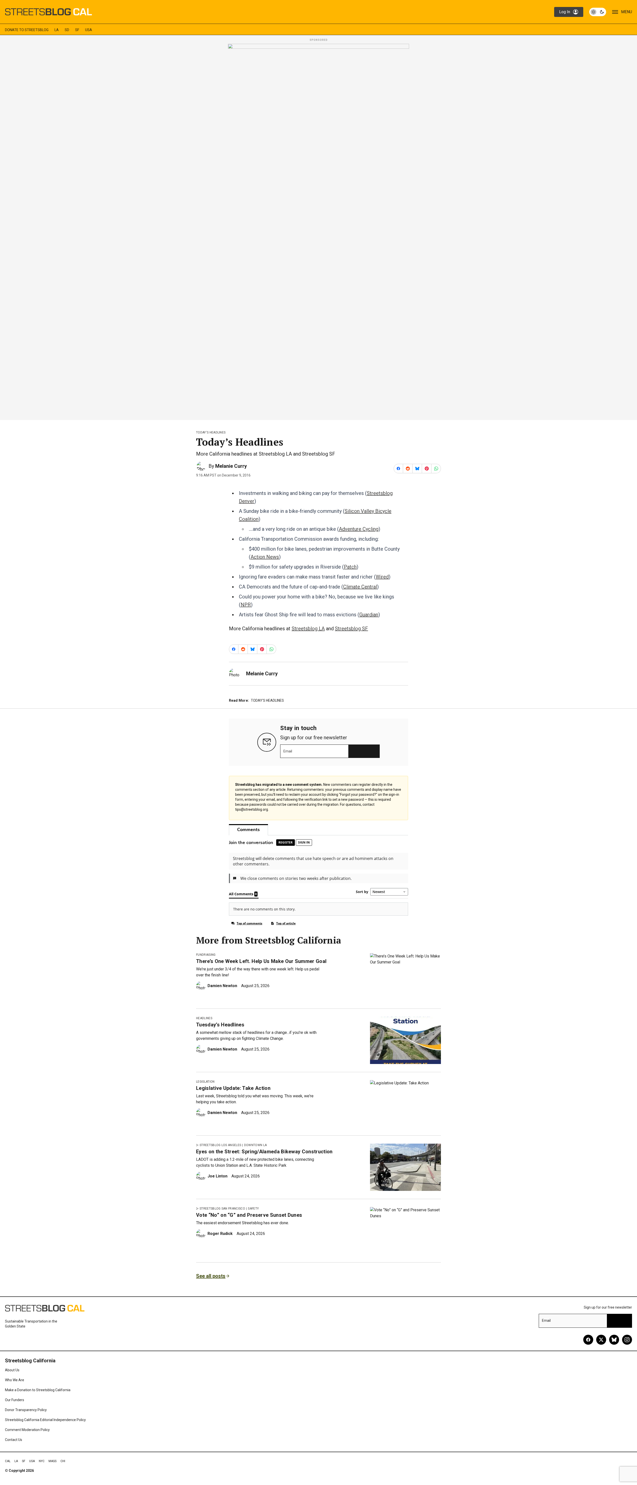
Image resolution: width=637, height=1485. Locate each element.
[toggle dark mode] (597, 12)
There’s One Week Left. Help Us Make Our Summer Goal (261, 961)
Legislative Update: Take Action (233, 1088)
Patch (350, 567)
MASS (52, 1461)
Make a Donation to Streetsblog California (37, 1390)
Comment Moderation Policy (27, 1430)
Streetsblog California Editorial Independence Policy (45, 1420)
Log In (564, 11)
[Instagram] (627, 1340)
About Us (12, 1370)
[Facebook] (588, 1340)
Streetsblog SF (351, 629)
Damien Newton (222, 985)
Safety (253, 1208)
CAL (7, 1461)
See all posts (210, 1276)
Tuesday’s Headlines (220, 1025)
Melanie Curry (231, 466)
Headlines (204, 1018)
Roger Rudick (220, 1233)
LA (56, 30)
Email (287, 751)
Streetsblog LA (308, 629)
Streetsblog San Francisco (222, 1208)
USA (88, 30)
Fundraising (206, 954)
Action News (265, 557)
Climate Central (360, 587)
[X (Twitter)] (601, 1340)
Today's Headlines (210, 432)
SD (67, 30)
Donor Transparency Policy (26, 1410)
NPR (246, 605)
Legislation (205, 1081)
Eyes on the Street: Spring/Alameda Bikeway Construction (264, 1152)
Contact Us (13, 1440)
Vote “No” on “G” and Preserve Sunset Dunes (249, 1215)
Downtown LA (255, 1145)
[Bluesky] (614, 1340)
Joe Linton (217, 1176)
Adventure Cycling (358, 529)
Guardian (368, 615)
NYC (42, 1461)
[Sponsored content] (318, 230)
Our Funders (14, 1400)
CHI (62, 1461)
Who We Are (14, 1380)
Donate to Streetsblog (27, 30)
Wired (382, 577)
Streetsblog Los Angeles (220, 1145)
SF (77, 30)
